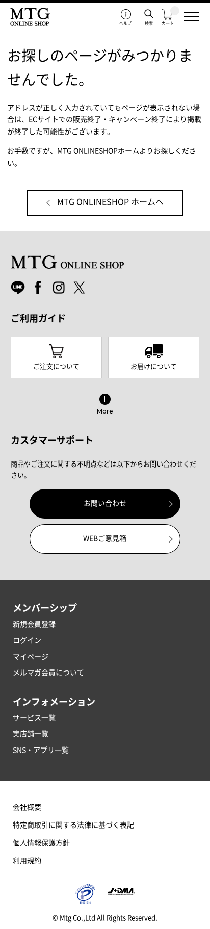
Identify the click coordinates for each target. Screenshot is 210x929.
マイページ (30, 656)
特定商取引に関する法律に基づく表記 (73, 825)
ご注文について (56, 366)
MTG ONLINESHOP (30, 17)
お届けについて (153, 366)
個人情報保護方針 (41, 842)
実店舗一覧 (30, 733)
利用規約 (27, 860)
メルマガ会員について (48, 672)
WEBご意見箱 (104, 538)
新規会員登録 (34, 624)
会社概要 (27, 807)
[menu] (191, 17)
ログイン (27, 640)
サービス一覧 (34, 717)
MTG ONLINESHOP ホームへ (110, 202)
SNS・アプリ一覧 (41, 750)
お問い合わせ (105, 503)
